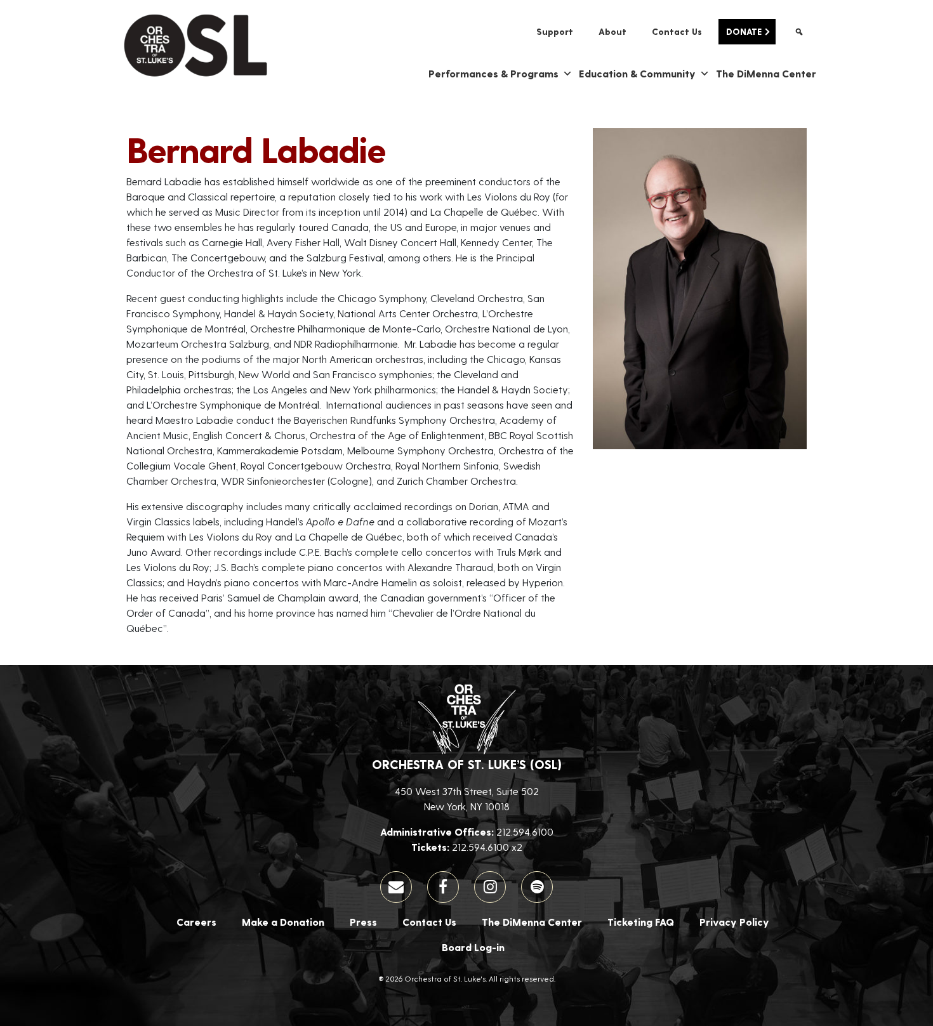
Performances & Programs (493, 73)
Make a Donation (283, 922)
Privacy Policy (734, 922)
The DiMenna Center (766, 73)
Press (363, 922)
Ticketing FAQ (640, 922)
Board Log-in (473, 947)
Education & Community (637, 73)
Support (554, 31)
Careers (196, 922)
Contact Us (677, 31)
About (612, 31)
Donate (744, 31)
